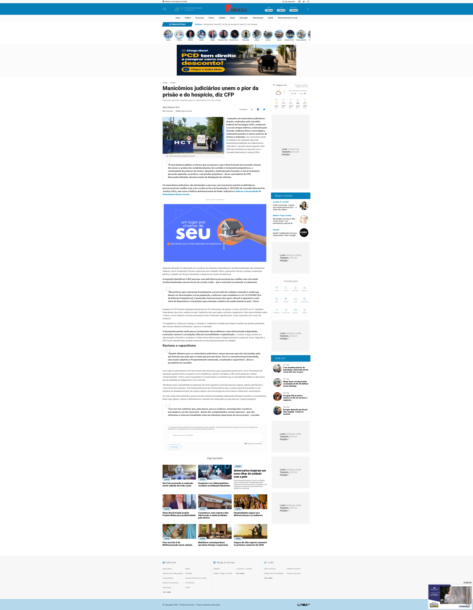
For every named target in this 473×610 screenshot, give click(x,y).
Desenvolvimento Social (287, 18)
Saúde (270, 18)
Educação (244, 18)
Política (188, 18)
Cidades (222, 18)
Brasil (232, 18)
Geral (178, 18)
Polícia (211, 18)
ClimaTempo (304, 87)
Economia (200, 18)
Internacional (258, 18)
